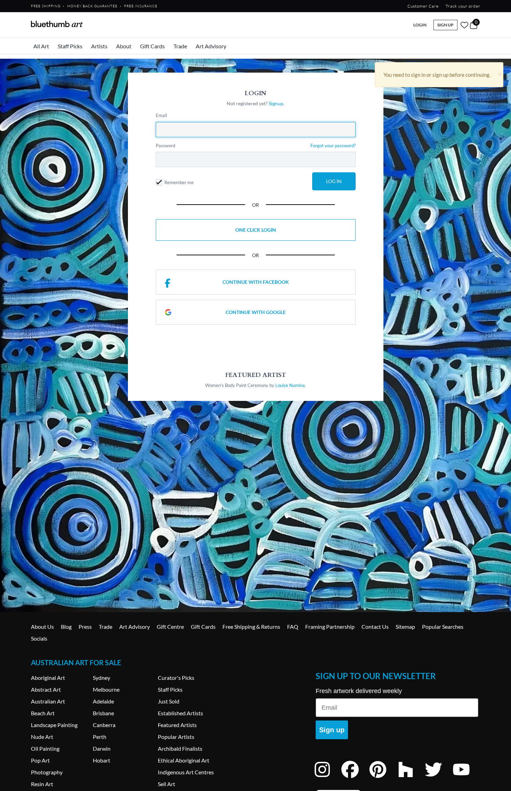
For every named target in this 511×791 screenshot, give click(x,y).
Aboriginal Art (48, 677)
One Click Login (255, 230)
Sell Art (166, 784)
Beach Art (43, 713)
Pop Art (40, 760)
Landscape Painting (54, 725)
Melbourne (106, 689)
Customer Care (423, 6)
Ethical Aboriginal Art (183, 760)
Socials (39, 638)
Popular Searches (442, 626)
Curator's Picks (176, 677)
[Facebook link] (355, 778)
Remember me (179, 182)
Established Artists (180, 713)
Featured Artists (177, 725)
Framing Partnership (330, 626)
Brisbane (103, 713)
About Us (42, 626)
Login (420, 24)
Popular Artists (176, 736)
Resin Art (42, 784)
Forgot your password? (333, 145)
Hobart (101, 760)
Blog (66, 626)
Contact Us (375, 626)
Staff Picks (70, 46)
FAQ (292, 626)
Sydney (101, 677)
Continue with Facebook (255, 282)
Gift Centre (170, 626)
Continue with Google (256, 312)
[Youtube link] (466, 778)
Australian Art (48, 701)
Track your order (463, 6)
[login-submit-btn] (334, 181)
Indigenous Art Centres (186, 772)
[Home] (57, 24)
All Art (41, 46)
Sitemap (405, 626)
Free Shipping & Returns (251, 626)
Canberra (104, 725)
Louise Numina (290, 385)
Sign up (331, 730)
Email (161, 115)
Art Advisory (211, 46)
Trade (180, 46)
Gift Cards (152, 46)
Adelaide (103, 701)
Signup (276, 103)
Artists (99, 46)
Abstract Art (46, 689)
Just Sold (168, 701)
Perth (99, 736)
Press (85, 626)
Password (165, 145)
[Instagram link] (327, 778)
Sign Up (445, 24)
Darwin (102, 748)
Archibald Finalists (180, 748)
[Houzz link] (411, 778)
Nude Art (42, 736)
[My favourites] (464, 25)
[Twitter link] (439, 778)
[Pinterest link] (383, 778)
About (123, 46)
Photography (47, 772)
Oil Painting (45, 748)
